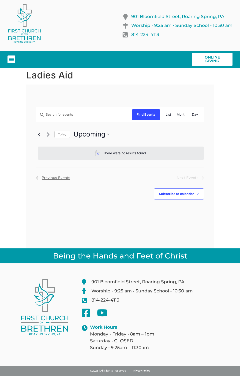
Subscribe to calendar (176, 194)
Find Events (146, 114)
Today (62, 134)
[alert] (121, 153)
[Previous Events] (39, 134)
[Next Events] (48, 134)
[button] (11, 59)
